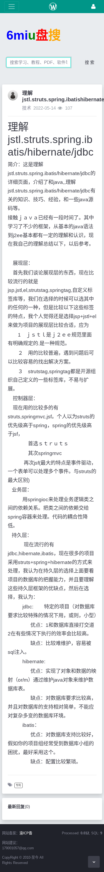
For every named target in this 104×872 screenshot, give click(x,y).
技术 (26, 108)
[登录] (93, 6)
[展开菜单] (11, 6)
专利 (18, 785)
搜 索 (89, 62)
